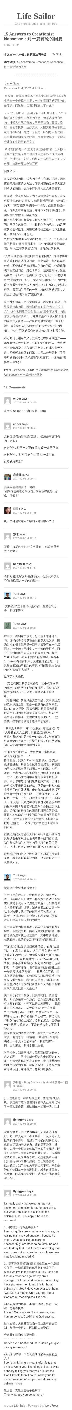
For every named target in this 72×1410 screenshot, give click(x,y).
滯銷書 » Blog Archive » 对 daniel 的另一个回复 (40, 1084)
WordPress (52, 1405)
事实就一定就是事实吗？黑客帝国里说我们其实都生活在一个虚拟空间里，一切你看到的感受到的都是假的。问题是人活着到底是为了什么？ (35, 100)
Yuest (16, 623)
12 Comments (15, 387)
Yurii (16, 593)
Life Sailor (36, 16)
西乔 (15, 508)
